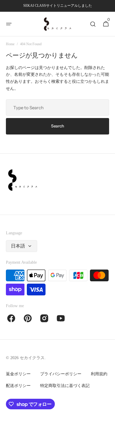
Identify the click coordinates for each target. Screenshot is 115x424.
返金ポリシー (18, 374)
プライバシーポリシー (60, 374)
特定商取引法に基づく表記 (65, 385)
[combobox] (57, 107)
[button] (8, 24)
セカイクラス (32, 358)
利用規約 (99, 374)
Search (57, 126)
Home (10, 44)
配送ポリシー (18, 385)
